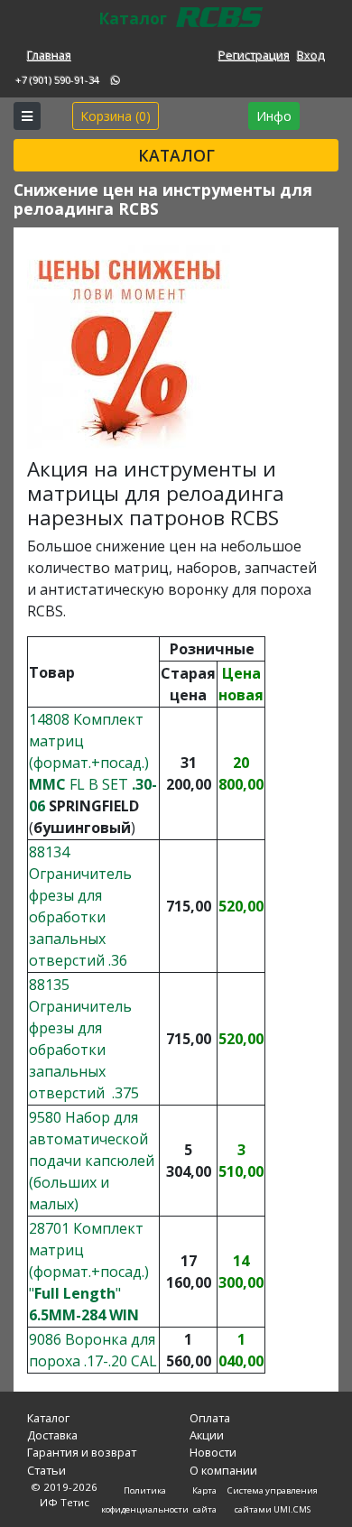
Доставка (52, 1435)
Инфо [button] (274, 116)
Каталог (48, 1418)
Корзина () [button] (115, 116)
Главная (49, 55)
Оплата (210, 1418)
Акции (207, 1435)
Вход (311, 55)
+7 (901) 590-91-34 (57, 80)
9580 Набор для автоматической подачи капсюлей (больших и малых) (91, 1160)
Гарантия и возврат (81, 1452)
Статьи (46, 1470)
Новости (213, 1452)
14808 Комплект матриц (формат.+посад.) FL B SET (93, 762)
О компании (223, 1470)
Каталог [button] (176, 155)
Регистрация (254, 55)
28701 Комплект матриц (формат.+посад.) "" (89, 1271)
